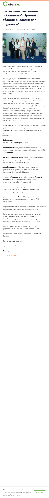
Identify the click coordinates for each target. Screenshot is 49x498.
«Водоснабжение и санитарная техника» (23, 246)
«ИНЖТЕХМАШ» (12, 256)
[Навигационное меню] (44, 4)
